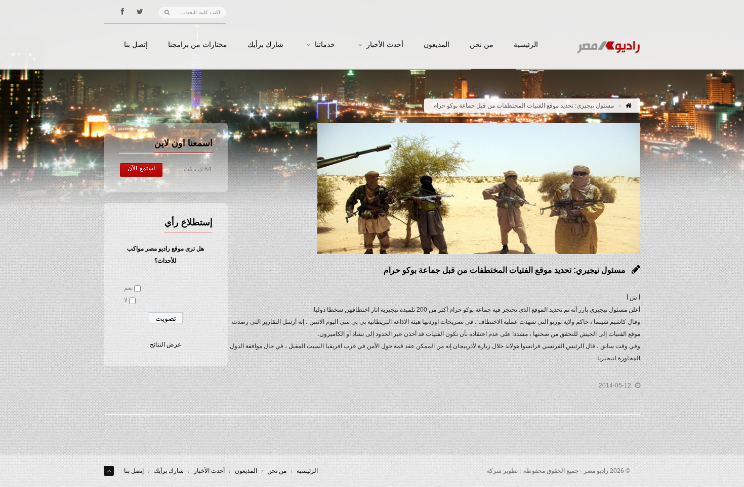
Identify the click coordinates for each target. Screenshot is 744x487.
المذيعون (436, 44)
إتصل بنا (136, 44)
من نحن (481, 44)
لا (126, 300)
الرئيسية (526, 44)
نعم (128, 287)
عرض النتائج (165, 344)
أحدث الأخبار (384, 44)
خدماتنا (325, 44)
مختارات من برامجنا (197, 44)
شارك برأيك (265, 44)
